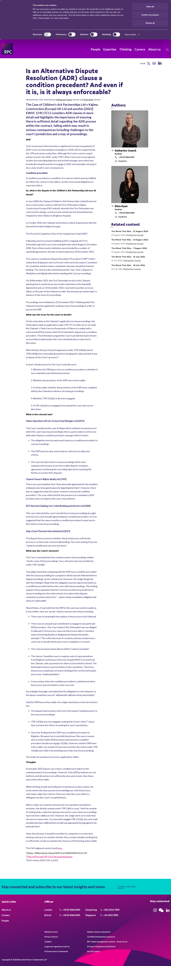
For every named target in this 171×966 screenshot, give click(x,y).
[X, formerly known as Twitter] (148, 64)
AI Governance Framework (56, 951)
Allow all (150, 7)
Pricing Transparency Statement (101, 946)
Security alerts (93, 951)
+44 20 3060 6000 (71, 909)
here (59, 848)
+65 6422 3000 (110, 915)
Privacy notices (51, 937)
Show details (130, 34)
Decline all (150, 23)
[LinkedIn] (159, 65)
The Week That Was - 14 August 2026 (129, 239)
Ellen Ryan (88, 99)
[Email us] (154, 64)
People (95, 49)
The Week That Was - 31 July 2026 (128, 256)
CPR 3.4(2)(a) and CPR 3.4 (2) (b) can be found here (49, 856)
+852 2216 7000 (111, 909)
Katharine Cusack (64, 99)
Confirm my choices (150, 15)
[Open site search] (167, 49)
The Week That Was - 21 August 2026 (129, 231)
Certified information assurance (101, 937)
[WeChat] (161, 912)
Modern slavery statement (99, 932)
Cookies (47, 941)
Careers (140, 49)
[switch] (71, 34)
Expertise (109, 49)
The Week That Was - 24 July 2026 (128, 265)
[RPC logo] (7, 48)
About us (154, 49)
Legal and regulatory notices (57, 946)
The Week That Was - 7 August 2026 (129, 248)
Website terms (51, 932)
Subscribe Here (128, 887)
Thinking (125, 49)
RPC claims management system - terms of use (107, 941)
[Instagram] (155, 911)
